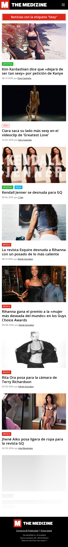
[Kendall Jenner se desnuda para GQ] (34, 165)
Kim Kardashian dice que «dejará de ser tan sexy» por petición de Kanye (32, 65)
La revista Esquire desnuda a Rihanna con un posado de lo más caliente (33, 246)
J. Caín (20, 197)
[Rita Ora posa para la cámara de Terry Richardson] (34, 350)
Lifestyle (7, 64)
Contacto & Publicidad (27, 530)
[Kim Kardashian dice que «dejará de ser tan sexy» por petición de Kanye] (34, 41)
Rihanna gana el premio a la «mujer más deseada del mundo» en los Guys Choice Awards (32, 308)
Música (6, 244)
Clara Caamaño (24, 78)
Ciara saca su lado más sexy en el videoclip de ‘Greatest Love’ (33, 127)
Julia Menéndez (25, 448)
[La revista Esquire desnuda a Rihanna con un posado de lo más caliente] (34, 222)
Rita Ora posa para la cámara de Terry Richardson (30, 372)
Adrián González (25, 259)
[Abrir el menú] (63, 5)
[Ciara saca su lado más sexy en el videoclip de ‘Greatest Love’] (34, 103)
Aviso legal (46, 530)
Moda (18, 187)
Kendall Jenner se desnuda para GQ (22, 187)
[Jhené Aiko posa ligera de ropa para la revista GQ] (34, 411)
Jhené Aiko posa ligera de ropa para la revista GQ (30, 434)
